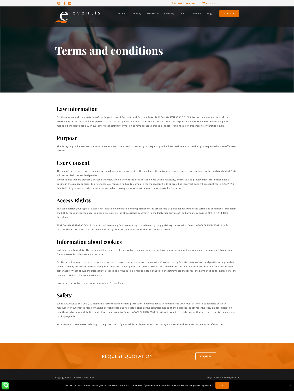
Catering (169, 13)
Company (135, 13)
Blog (209, 13)
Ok (222, 385)
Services (151, 13)
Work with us (210, 3)
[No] (290, 385)
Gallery (197, 13)
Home (121, 13)
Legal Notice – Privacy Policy (223, 377)
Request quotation (184, 3)
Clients (184, 13)
